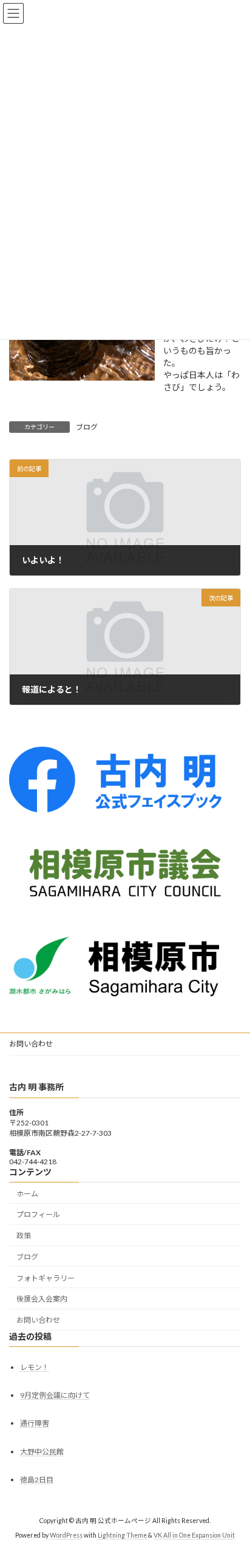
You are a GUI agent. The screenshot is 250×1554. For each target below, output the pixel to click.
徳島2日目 (36, 1479)
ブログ (87, 427)
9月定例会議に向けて (55, 1395)
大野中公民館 (42, 1451)
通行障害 (34, 1423)
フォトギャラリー (45, 1278)
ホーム (27, 1193)
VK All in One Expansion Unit (194, 1535)
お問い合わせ (31, 1043)
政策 (23, 1235)
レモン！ (34, 1367)
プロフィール (38, 1214)
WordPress (66, 1535)
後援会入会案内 (41, 1298)
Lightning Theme (122, 1535)
